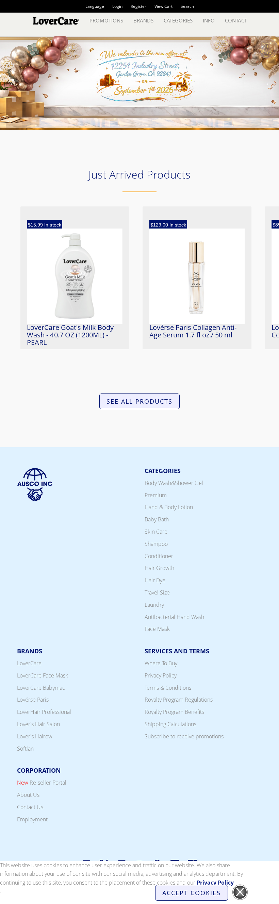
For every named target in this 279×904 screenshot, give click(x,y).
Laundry (154, 604)
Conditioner (159, 556)
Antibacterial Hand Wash (174, 617)
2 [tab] (103, 125)
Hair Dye (155, 580)
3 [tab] (114, 125)
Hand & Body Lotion (169, 507)
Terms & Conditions (168, 687)
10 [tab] (185, 125)
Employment (32, 819)
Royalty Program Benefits (174, 712)
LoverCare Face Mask (42, 675)
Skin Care (156, 531)
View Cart (163, 6)
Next (265, 84)
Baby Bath (157, 519)
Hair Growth (159, 568)
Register (138, 6)
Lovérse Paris (33, 699)
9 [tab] (175, 125)
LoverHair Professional (44, 712)
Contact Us (30, 807)
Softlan (25, 748)
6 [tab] (144, 125)
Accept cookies (191, 893)
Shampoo (156, 544)
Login (117, 6)
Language (94, 6)
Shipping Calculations (170, 724)
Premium (156, 495)
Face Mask (157, 629)
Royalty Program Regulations (179, 699)
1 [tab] (93, 125)
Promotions (106, 20)
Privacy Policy (161, 675)
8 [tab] (165, 125)
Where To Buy (161, 663)
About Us (28, 795)
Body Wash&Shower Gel (174, 483)
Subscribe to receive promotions (184, 736)
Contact (236, 20)
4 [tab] (124, 125)
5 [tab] (134, 125)
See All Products (139, 401)
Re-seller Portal (41, 782)
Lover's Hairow (34, 736)
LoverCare (29, 663)
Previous (13, 84)
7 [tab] (154, 125)
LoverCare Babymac (41, 687)
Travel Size (157, 592)
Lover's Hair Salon (38, 724)
